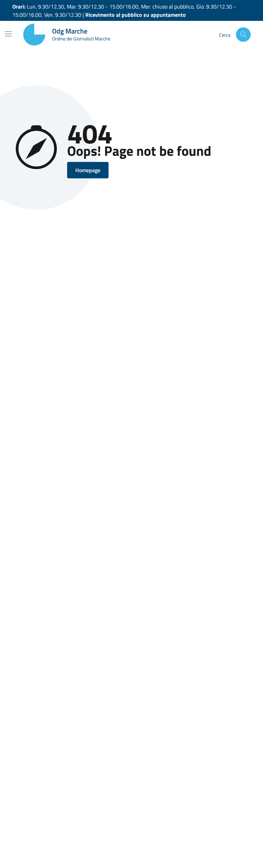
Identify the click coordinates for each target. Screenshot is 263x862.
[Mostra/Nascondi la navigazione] (8, 34)
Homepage (87, 170)
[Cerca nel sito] (243, 34)
